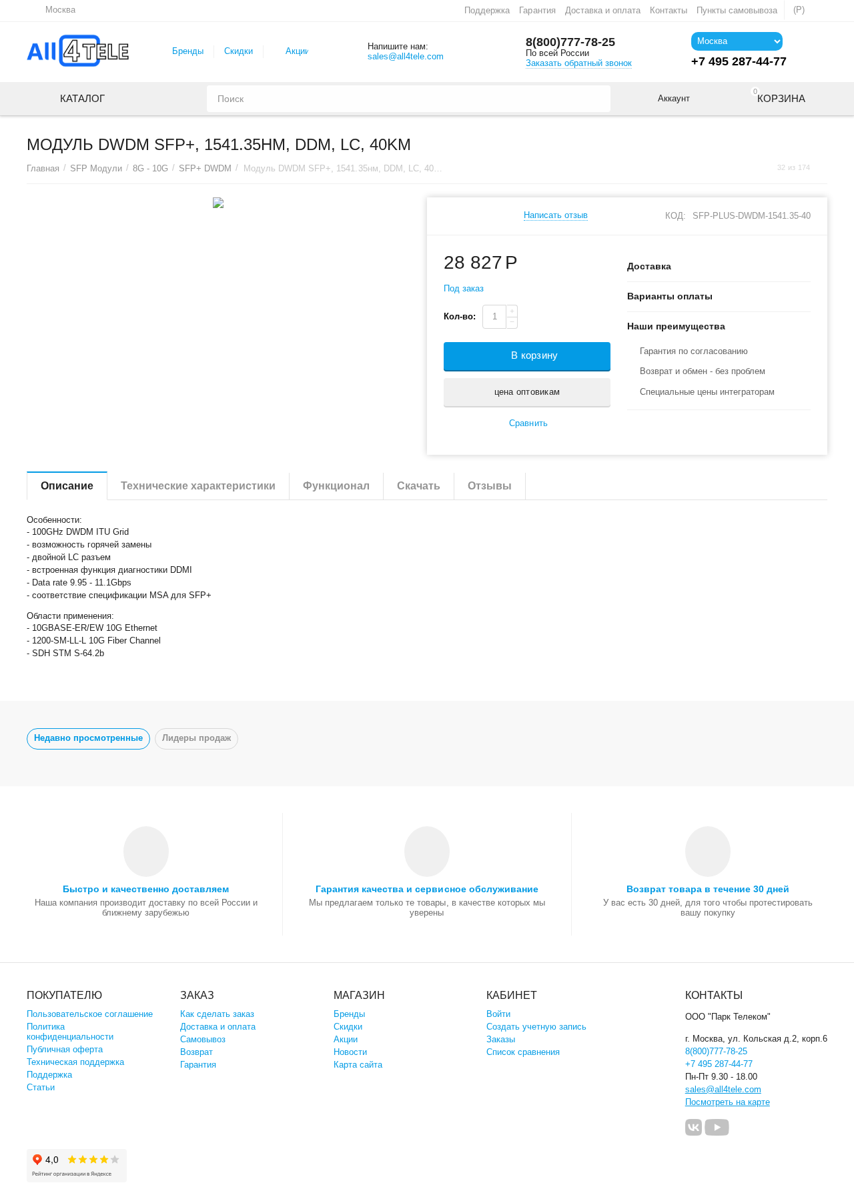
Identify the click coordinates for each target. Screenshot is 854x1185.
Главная (43, 168)
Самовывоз (203, 1039)
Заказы (500, 1039)
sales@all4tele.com (406, 56)
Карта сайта (358, 1065)
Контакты (668, 10)
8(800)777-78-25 (570, 42)
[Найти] (597, 98)
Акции (298, 51)
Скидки (238, 51)
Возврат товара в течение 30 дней (707, 889)
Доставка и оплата (602, 10)
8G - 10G (150, 168)
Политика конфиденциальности (70, 1032)
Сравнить (528, 423)
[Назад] (764, 168)
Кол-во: (460, 316)
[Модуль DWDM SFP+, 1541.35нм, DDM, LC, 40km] (218, 202)
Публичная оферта (65, 1049)
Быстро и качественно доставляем (146, 889)
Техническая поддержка (75, 1062)
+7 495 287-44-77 (719, 1064)
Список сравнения (523, 1052)
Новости (350, 1052)
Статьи (41, 1087)
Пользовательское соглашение (90, 1014)
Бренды (187, 51)
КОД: (675, 216)
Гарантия (537, 10)
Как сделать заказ (217, 1014)
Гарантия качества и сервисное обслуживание (427, 889)
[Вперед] (822, 168)
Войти (498, 1014)
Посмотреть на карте (727, 1102)
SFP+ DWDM (205, 168)
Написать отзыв (556, 215)
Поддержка (487, 10)
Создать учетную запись (536, 1027)
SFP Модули (96, 168)
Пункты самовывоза (737, 10)
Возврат (196, 1052)
